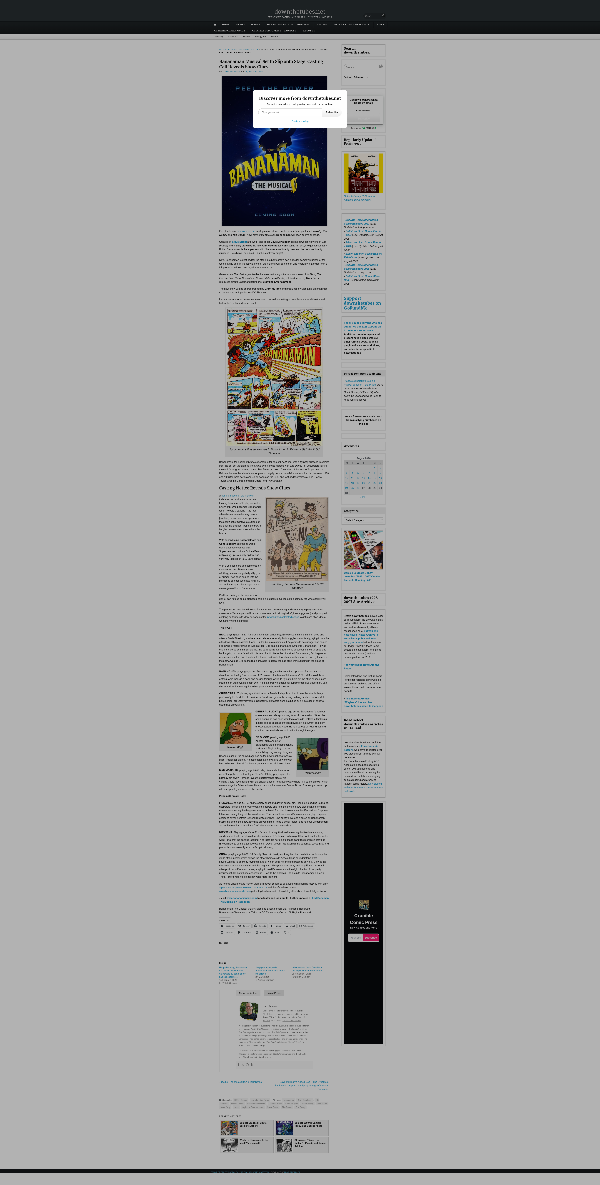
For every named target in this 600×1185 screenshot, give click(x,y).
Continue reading (300, 121)
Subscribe (332, 112)
